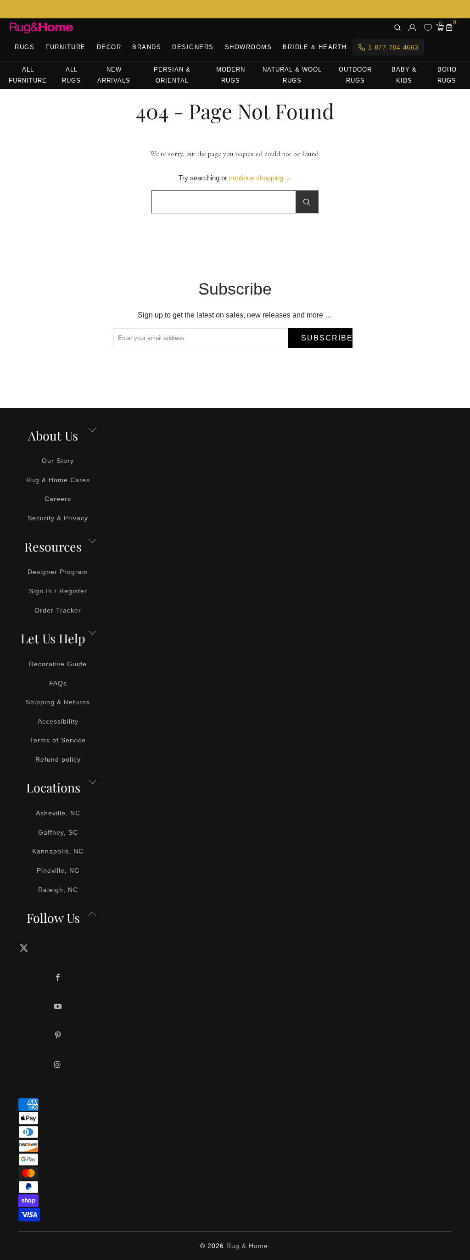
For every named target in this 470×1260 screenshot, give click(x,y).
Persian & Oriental (172, 75)
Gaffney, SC (58, 832)
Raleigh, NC (58, 889)
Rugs (24, 47)
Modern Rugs (230, 75)
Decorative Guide (58, 664)
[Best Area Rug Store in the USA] (41, 27)
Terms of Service (58, 740)
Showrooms (248, 47)
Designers (193, 47)
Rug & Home (247, 1245)
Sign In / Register (58, 591)
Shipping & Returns (58, 702)
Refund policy (58, 759)
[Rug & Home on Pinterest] (58, 1036)
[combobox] (235, 201)
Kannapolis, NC (58, 851)
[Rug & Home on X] (58, 948)
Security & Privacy (58, 518)
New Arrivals (113, 75)
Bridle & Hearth (315, 47)
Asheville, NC (58, 813)
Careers (58, 498)
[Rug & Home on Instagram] (58, 1065)
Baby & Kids (404, 75)
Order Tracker (57, 610)
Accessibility (58, 721)
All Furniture (28, 75)
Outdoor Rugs (355, 75)
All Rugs (71, 75)
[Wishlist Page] (428, 27)
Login (412, 27)
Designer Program (58, 571)
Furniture (65, 47)
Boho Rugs (447, 75)
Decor (109, 47)
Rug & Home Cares (58, 480)
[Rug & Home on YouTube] (58, 1007)
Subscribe (326, 338)
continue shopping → (260, 178)
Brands (146, 47)
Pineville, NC (58, 870)
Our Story (58, 460)
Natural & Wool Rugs (292, 75)
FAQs (58, 683)
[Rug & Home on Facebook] (58, 978)
